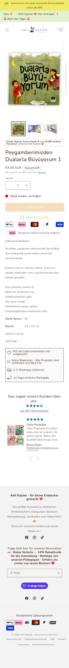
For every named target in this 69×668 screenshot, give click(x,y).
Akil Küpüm (26, 634)
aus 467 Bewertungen (34, 411)
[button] (7, 30)
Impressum (23, 644)
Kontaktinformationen (43, 644)
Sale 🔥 (8, 14)
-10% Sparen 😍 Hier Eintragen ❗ (38, 14)
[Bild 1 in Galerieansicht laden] (18, 129)
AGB (52, 639)
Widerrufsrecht (14, 639)
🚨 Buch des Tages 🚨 (17, 19)
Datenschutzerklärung (36, 639)
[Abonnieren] (58, 573)
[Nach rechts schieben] (62, 130)
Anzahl (9, 178)
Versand (42, 172)
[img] (34, 405)
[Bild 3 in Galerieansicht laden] (50, 129)
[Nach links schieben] (6, 130)
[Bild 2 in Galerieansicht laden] (34, 129)
